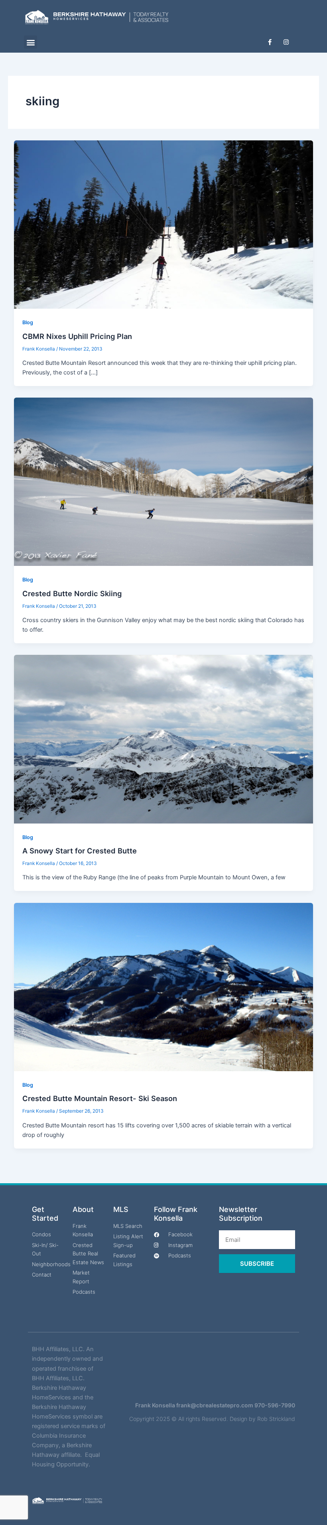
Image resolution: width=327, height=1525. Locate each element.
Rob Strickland (276, 1418)
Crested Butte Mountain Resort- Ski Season (99, 1098)
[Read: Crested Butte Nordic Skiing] (163, 481)
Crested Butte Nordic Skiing (72, 593)
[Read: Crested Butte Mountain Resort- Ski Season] (163, 986)
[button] (30, 42)
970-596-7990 (274, 1405)
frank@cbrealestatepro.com (214, 1405)
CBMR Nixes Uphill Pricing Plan (77, 336)
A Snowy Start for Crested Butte (79, 850)
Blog (27, 322)
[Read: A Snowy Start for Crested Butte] (163, 739)
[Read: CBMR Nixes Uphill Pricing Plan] (163, 224)
